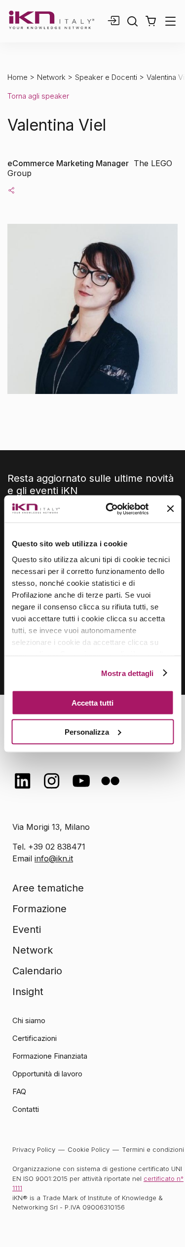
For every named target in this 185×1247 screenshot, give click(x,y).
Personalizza (87, 731)
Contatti (25, 1109)
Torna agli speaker (38, 96)
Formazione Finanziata (49, 1056)
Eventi (26, 929)
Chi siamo (28, 1020)
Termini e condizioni (153, 1149)
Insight (27, 992)
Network (51, 77)
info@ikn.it (54, 858)
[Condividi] (11, 189)
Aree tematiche (48, 888)
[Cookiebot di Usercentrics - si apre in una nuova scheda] (110, 508)
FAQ (19, 1091)
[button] (150, 21)
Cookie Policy (89, 1149)
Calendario (37, 971)
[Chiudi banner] (170, 508)
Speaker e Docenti (106, 77)
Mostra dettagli (127, 673)
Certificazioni (34, 1038)
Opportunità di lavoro (47, 1073)
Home (17, 77)
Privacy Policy (33, 1149)
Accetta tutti (92, 703)
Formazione (39, 909)
